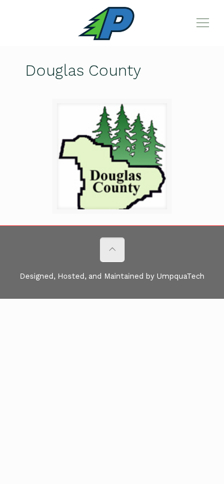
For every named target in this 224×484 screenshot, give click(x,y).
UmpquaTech (180, 276)
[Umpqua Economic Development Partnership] (112, 23)
